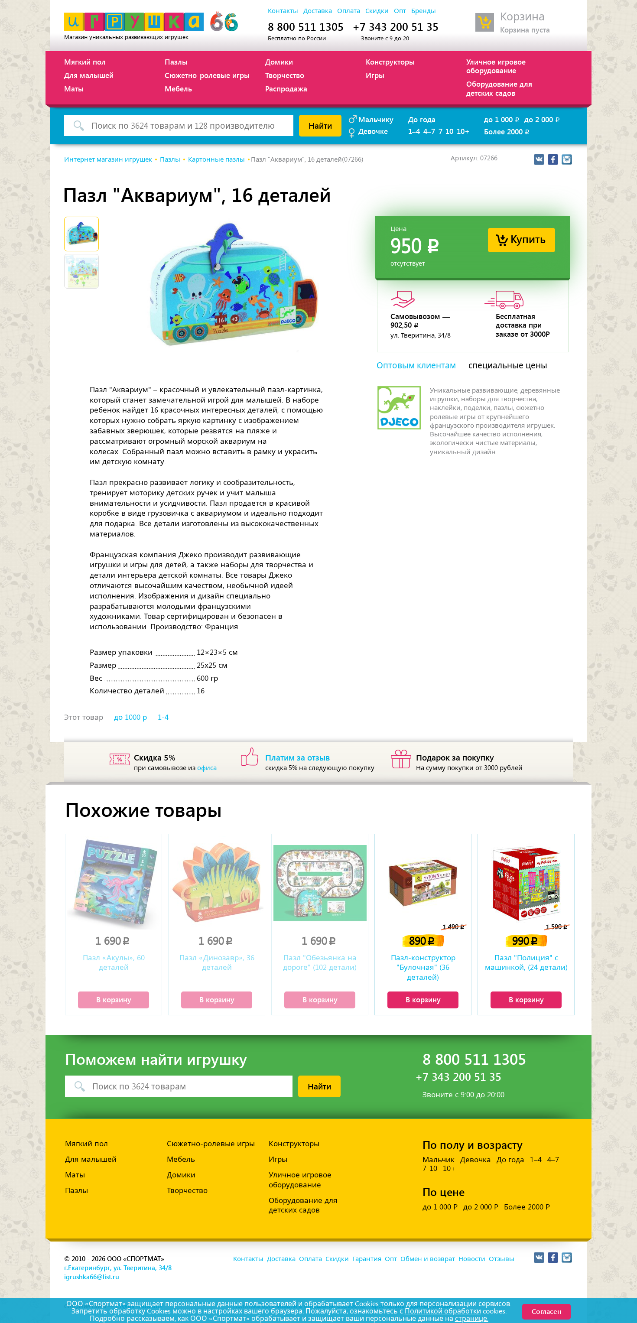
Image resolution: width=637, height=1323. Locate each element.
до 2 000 (542, 119)
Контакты (283, 11)
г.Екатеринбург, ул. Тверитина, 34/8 (118, 1267)
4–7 (429, 131)
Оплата (348, 11)
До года (422, 119)
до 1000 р (130, 717)
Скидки (377, 11)
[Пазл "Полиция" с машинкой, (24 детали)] (526, 883)
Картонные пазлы (216, 159)
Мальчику (375, 119)
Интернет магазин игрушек (108, 159)
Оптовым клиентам (416, 366)
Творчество (284, 75)
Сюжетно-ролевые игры (207, 75)
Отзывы (501, 1259)
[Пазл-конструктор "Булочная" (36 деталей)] (423, 883)
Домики (279, 61)
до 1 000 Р (440, 1207)
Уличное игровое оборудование (496, 66)
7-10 (446, 131)
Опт (400, 11)
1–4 (414, 131)
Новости (471, 1259)
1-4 (163, 717)
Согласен (546, 1311)
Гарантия (366, 1259)
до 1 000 (502, 119)
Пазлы (176, 61)
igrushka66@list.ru (91, 1276)
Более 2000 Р (527, 1207)
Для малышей (89, 75)
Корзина (522, 16)
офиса (207, 768)
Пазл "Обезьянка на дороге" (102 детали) (320, 962)
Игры (375, 75)
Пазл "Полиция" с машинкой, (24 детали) (526, 962)
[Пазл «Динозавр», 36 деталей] (217, 883)
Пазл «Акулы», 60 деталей (114, 962)
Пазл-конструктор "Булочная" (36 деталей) (423, 967)
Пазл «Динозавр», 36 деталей (216, 962)
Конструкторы (390, 61)
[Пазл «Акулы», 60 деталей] (113, 883)
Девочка (475, 1159)
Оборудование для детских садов (499, 88)
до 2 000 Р (480, 1207)
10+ (463, 131)
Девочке (373, 131)
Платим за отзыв (297, 757)
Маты (74, 88)
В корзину (113, 999)
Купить (528, 238)
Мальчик (438, 1159)
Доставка (317, 11)
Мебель (178, 88)
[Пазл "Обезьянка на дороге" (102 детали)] (320, 883)
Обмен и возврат (427, 1259)
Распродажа (286, 88)
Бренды (423, 11)
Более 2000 (507, 131)
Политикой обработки (443, 1311)
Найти (320, 125)
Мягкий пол (85, 61)
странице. (471, 1318)
